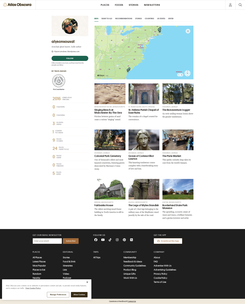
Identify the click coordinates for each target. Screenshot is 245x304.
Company (159, 252)
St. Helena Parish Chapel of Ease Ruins (143, 111)
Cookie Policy (160, 278)
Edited (171, 18)
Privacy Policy (160, 274)
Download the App (170, 241)
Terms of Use (160, 282)
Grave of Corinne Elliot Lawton (141, 157)
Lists (65, 270)
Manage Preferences (58, 295)
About (157, 257)
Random (37, 274)
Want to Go (106, 18)
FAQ (156, 262)
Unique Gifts (130, 274)
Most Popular (39, 266)
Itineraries (68, 266)
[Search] (240, 5)
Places (36, 252)
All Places (37, 257)
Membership (130, 257)
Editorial (68, 252)
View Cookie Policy (33, 288)
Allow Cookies (79, 295)
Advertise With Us (162, 266)
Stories (138, 18)
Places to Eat (39, 270)
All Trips (96, 257)
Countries (149, 18)
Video (66, 274)
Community (130, 252)
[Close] (87, 282)
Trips (96, 252)
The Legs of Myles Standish (143, 205)
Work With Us (130, 278)
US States (161, 18)
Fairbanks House (103, 205)
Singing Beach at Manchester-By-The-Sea (108, 111)
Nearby (36, 278)
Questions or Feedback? (122, 301)
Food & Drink (69, 262)
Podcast (67, 278)
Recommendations (123, 18)
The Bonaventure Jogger (176, 110)
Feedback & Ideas (133, 262)
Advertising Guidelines (165, 270)
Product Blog (130, 270)
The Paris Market (171, 156)
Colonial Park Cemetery (107, 156)
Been (96, 18)
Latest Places (39, 262)
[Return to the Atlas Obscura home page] (18, 5)
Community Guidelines (135, 266)
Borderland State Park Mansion (174, 206)
